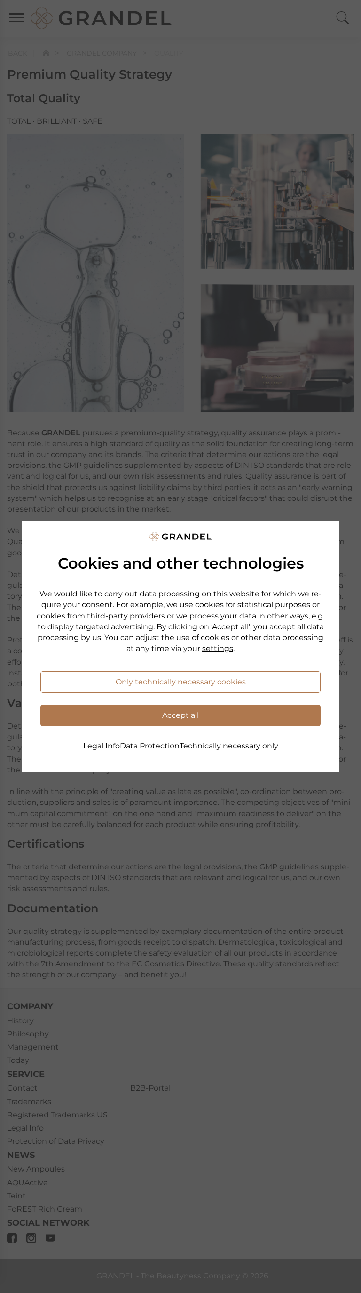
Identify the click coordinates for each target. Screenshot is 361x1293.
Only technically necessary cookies (181, 681)
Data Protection (150, 745)
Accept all (180, 715)
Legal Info (101, 745)
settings (217, 648)
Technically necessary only (229, 745)
